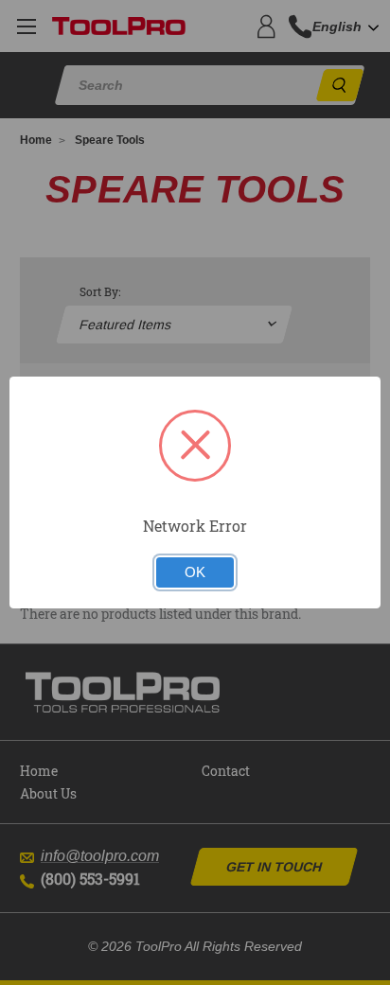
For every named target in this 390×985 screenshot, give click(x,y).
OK (195, 572)
